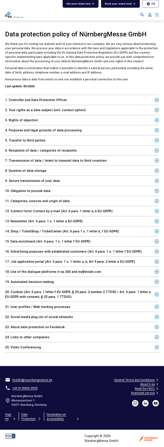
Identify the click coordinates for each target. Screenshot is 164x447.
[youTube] (155, 403)
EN (150, 4)
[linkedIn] (145, 403)
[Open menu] (157, 15)
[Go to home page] (42, 16)
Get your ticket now (78, 3)
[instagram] (135, 403)
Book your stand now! (118, 3)
